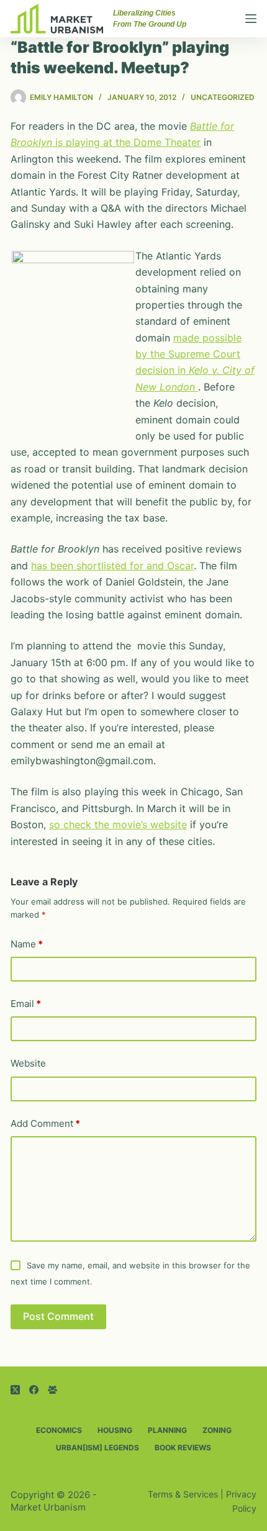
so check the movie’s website (118, 824)
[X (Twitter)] (15, 1389)
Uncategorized (223, 97)
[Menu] (250, 18)
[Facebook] (33, 1389)
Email (26, 1003)
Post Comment (58, 1316)
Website (28, 1063)
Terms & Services (183, 1494)
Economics (59, 1430)
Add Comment (45, 1123)
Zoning (217, 1430)
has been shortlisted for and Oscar (112, 565)
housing (114, 1430)
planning (167, 1430)
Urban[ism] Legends (97, 1447)
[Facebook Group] (52, 1389)
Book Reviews (183, 1447)
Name (27, 944)
